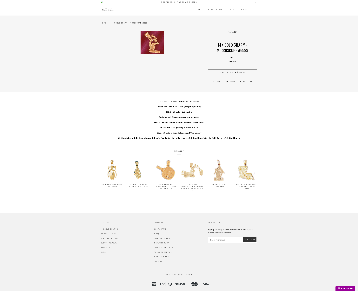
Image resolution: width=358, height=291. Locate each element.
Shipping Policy (162, 238)
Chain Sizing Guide (163, 247)
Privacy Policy (161, 257)
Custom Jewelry (109, 243)
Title (232, 57)
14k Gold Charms (215, 10)
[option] (152, 42)
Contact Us (160, 229)
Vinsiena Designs (109, 238)
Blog (103, 252)
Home (198, 10)
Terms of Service (163, 252)
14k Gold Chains (238, 10)
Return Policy (161, 243)
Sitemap (158, 261)
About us (105, 247)
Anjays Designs (108, 234)
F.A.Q (156, 234)
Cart (254, 10)
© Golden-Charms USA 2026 (179, 274)
